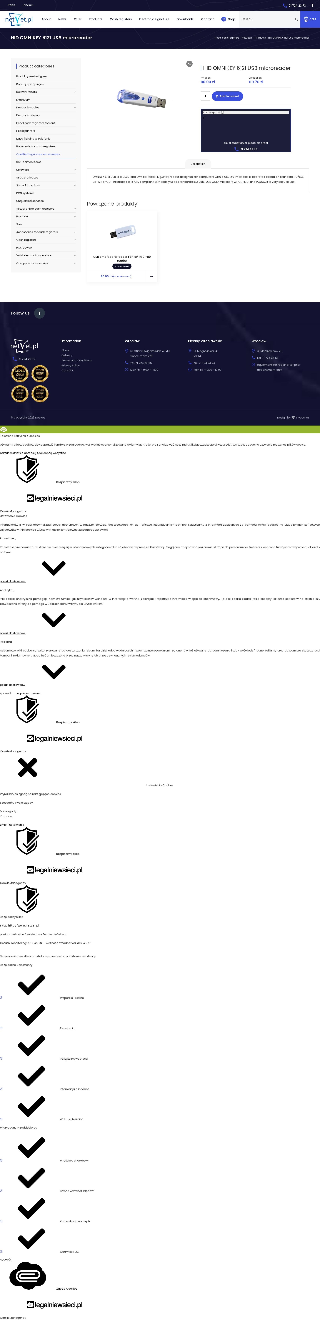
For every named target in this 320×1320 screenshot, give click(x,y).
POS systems (25, 193)
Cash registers (121, 19)
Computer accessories (32, 263)
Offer (77, 19)
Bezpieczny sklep (68, 482)
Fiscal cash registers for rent (35, 123)
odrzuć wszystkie (11, 453)
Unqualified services (30, 201)
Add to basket (229, 96)
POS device (24, 247)
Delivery (66, 355)
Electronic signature (154, 19)
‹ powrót (5, 693)
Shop (231, 19)
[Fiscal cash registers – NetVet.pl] (19, 19)
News (62, 19)
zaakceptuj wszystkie (51, 453)
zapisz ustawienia (29, 693)
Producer (22, 216)
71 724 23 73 (297, 6)
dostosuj (30, 453)
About (46, 19)
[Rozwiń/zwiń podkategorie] (74, 92)
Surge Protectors (28, 185)
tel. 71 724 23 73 (204, 363)
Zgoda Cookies (66, 1289)
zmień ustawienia (12, 825)
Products (95, 19)
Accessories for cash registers (37, 232)
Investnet (302, 417)
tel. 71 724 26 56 (141, 363)
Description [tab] (198, 164)
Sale (19, 224)
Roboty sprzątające (30, 84)
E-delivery (23, 100)
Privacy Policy (70, 365)
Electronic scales (27, 107)
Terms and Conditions (76, 360)
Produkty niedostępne (31, 76)
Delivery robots (26, 92)
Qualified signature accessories (38, 154)
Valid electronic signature (33, 255)
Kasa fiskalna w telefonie (33, 138)
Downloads (185, 19)
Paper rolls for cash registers (36, 146)
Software (22, 170)
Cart (311, 19)
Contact (207, 19)
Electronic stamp (28, 115)
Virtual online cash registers (35, 209)
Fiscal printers (25, 131)
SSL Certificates (27, 177)
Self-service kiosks (28, 162)
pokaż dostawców (13, 581)
